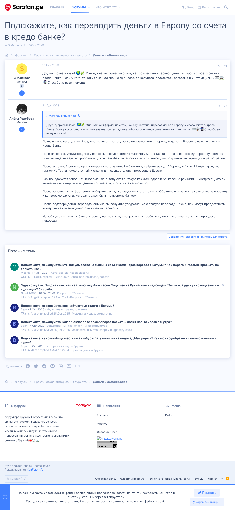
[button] (89, 7)
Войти (169, 415)
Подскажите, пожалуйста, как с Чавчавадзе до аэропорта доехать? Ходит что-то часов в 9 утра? (96, 322)
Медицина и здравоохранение (66, 309)
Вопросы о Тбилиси (70, 293)
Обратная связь (108, 432)
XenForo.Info (35, 469)
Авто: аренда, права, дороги (70, 272)
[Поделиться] (219, 66)
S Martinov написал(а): (61, 115)
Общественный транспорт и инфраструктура (77, 325)
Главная (102, 415)
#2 (225, 106)
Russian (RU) (17, 478)
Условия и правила (132, 478)
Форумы (102, 423)
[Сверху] (221, 479)
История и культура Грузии (65, 346)
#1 (225, 65)
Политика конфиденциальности (168, 478)
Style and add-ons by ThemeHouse (27, 466)
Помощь (198, 478)
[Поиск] (226, 7)
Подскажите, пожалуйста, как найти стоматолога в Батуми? (67, 305)
